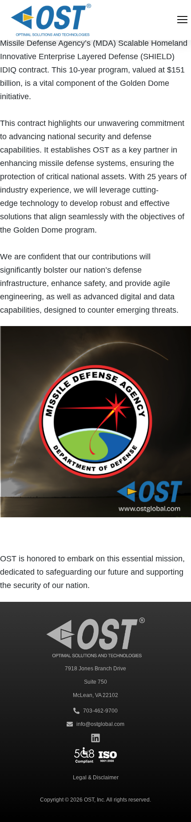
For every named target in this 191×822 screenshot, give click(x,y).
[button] (182, 20)
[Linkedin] (95, 738)
